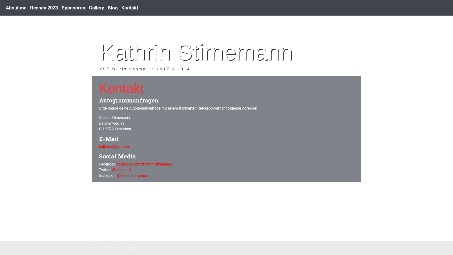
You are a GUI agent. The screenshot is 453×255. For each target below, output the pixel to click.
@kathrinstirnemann (133, 175)
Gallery (96, 8)
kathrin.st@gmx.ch (114, 146)
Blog (113, 8)
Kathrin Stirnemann (195, 51)
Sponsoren (73, 8)
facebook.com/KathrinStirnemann (144, 164)
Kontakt (130, 8)
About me (16, 8)
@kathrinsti (121, 170)
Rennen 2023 (44, 8)
